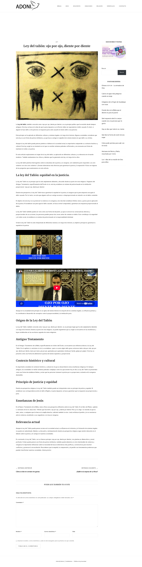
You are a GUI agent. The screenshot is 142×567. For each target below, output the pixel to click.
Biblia (59, 6)
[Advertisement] (71, 26)
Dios (67, 6)
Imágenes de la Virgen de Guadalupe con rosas (114, 103)
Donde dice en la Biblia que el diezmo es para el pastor (111, 111)
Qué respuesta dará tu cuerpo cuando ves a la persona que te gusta (112, 121)
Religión (100, 6)
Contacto (122, 6)
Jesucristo (76, 6)
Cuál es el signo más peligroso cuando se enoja (112, 95)
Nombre (19, 532)
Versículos (111, 6)
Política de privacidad (80, 561)
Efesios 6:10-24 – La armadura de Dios (113, 86)
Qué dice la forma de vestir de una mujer (113, 136)
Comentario (20, 503)
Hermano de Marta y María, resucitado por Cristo (111, 152)
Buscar (104, 68)
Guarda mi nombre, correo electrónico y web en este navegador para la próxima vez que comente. (46, 541)
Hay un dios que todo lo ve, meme (113, 129)
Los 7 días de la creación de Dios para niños (112, 161)
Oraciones (88, 6)
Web (73, 532)
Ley (57, 42)
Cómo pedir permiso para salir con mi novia (113, 144)
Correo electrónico (50, 532)
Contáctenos (68, 561)
